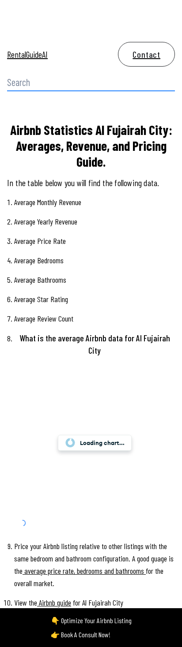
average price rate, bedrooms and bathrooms (84, 571)
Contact (146, 54)
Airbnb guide (55, 602)
